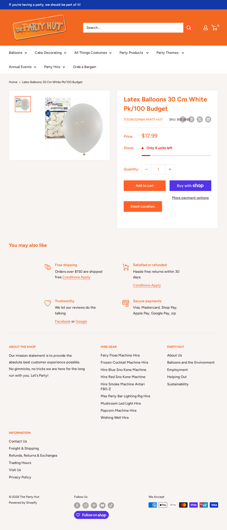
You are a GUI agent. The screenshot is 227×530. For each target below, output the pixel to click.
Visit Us (15, 470)
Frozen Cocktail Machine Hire (124, 362)
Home (13, 82)
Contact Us (18, 441)
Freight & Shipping (24, 448)
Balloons (15, 53)
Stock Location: (142, 206)
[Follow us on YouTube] (102, 505)
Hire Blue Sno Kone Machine (123, 370)
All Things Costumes (90, 53)
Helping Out (177, 377)
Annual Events (20, 67)
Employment (177, 370)
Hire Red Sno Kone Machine (123, 377)
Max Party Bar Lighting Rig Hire (125, 396)
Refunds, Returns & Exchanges (33, 455)
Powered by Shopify (23, 503)
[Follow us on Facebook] (77, 505)
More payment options (190, 198)
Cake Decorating (48, 53)
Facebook (62, 321)
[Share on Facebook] (183, 119)
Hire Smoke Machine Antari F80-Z (123, 386)
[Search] (188, 28)
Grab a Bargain (84, 67)
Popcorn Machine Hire (119, 410)
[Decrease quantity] (146, 169)
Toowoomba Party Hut (143, 119)
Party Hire (52, 67)
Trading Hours (20, 463)
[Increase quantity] (170, 169)
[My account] (205, 27)
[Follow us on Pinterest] (94, 505)
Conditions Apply (76, 277)
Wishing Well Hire (115, 417)
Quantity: (131, 169)
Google (81, 321)
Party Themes (168, 53)
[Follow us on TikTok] (111, 505)
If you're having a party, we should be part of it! (45, 5)
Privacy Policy (20, 477)
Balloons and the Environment (191, 362)
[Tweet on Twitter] (200, 119)
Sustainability (178, 384)
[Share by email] (208, 119)
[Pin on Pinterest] (191, 119)
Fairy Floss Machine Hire (120, 355)
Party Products (131, 53)
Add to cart (145, 185)
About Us (174, 355)
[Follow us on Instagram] (85, 505)
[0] (214, 27)
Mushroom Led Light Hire (121, 403)
